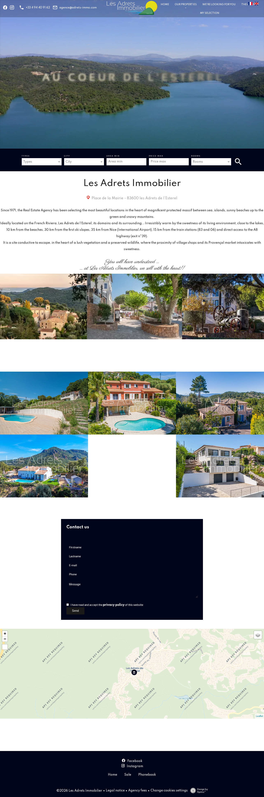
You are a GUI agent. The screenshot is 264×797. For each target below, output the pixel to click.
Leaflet (259, 716)
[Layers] (258, 635)
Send (75, 610)
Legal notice (115, 790)
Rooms (195, 156)
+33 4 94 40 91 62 (38, 7)
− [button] (5, 639)
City (67, 156)
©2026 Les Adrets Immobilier (79, 790)
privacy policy (113, 605)
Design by (202, 790)
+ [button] (5, 633)
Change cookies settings (169, 790)
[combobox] (41, 161)
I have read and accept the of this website (107, 604)
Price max (156, 156)
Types (26, 156)
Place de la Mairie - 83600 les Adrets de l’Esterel (134, 198)
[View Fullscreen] (5, 647)
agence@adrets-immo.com (78, 7)
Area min (113, 156)
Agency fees (137, 790)
